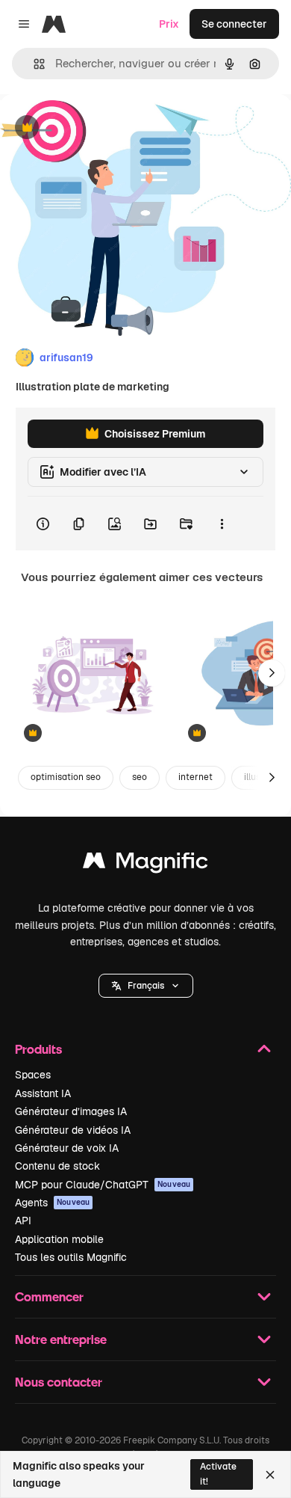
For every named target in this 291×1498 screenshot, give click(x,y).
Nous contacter (58, 1382)
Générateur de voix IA (67, 1148)
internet (195, 777)
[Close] (270, 1475)
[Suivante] (271, 673)
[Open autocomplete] (33, 64)
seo (139, 777)
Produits (38, 1049)
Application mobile (59, 1239)
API (23, 1220)
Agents (52, 1202)
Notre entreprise (61, 1339)
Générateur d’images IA (71, 1111)
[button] (145, 986)
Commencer (49, 1296)
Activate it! (218, 1474)
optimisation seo (66, 777)
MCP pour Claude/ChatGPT (102, 1184)
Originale (98, 128)
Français (146, 986)
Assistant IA (43, 1093)
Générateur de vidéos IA (73, 1130)
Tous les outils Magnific (71, 1257)
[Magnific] (145, 864)
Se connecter (234, 24)
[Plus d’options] (222, 523)
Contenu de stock (57, 1166)
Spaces (33, 1074)
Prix (169, 24)
